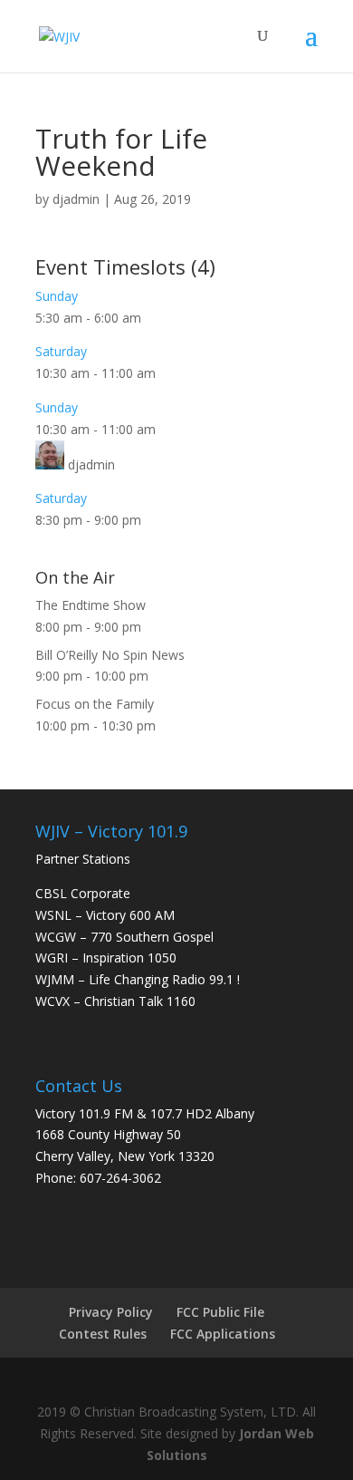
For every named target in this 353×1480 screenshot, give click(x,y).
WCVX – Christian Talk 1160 (115, 1001)
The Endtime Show (90, 605)
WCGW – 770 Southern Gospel (124, 936)
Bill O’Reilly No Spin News (110, 654)
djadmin (76, 199)
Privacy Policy (111, 1311)
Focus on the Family (94, 703)
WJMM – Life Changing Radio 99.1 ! (137, 979)
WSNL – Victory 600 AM (105, 915)
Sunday (56, 296)
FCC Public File (220, 1311)
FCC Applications (222, 1333)
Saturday (61, 351)
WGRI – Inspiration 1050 (105, 957)
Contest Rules (103, 1333)
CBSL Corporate (82, 893)
